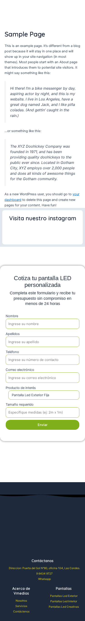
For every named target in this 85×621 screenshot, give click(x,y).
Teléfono (12, 352)
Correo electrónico (20, 370)
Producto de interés (21, 388)
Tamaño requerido (20, 404)
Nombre (12, 316)
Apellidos (13, 334)
